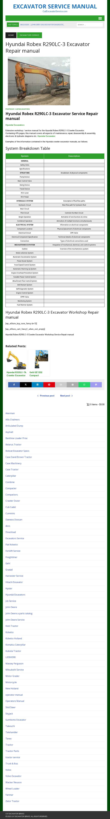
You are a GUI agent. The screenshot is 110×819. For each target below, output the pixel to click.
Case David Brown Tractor (19, 457)
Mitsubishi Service (15, 669)
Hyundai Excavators (15, 125)
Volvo (8, 769)
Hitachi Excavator (14, 582)
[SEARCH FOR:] (89, 24)
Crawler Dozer (13, 500)
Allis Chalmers (13, 419)
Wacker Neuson (14, 782)
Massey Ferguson (14, 663)
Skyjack (9, 713)
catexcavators (22, 109)
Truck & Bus (12, 763)
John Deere (11, 607)
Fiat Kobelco (12, 544)
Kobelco (10, 632)
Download (11, 532)
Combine (10, 482)
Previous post (47, 395)
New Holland (12, 688)
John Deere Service (15, 619)
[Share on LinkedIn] (37, 384)
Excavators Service (15, 538)
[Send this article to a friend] (61, 384)
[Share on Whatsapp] (84, 384)
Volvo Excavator (13, 776)
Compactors (12, 494)
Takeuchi (10, 726)
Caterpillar (11, 475)
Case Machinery (13, 463)
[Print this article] (72, 384)
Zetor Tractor (12, 801)
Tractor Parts (12, 751)
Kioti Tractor (12, 625)
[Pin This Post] (49, 384)
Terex (8, 738)
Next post (65, 395)
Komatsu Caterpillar (16, 644)
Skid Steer (11, 707)
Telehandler (12, 732)
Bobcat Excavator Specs (17, 450)
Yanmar (9, 794)
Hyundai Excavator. (46, 136)
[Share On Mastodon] (96, 384)
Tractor (9, 744)
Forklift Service (13, 550)
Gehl (8, 563)
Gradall (9, 569)
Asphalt (9, 432)
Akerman (10, 413)
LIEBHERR (11, 657)
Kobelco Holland (14, 638)
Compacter (11, 488)
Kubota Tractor (13, 651)
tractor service (13, 757)
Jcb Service (11, 600)
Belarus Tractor (13, 444)
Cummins (10, 513)
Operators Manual (15, 701)
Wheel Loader (12, 788)
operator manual (14, 694)
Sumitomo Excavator (16, 719)
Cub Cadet (11, 507)
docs (8, 525)
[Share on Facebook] (14, 384)
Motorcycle (11, 682)
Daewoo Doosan (14, 519)
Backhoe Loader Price (16, 438)
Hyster (9, 588)
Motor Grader (12, 676)
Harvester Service (14, 575)
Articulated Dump (14, 425)
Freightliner (11, 557)
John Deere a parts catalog (19, 613)
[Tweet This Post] (26, 384)
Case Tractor (12, 469)
